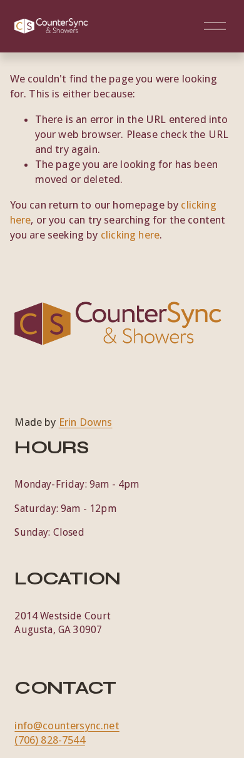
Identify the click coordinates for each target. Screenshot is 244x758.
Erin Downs (86, 422)
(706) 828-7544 (49, 740)
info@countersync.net (66, 725)
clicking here (130, 235)
